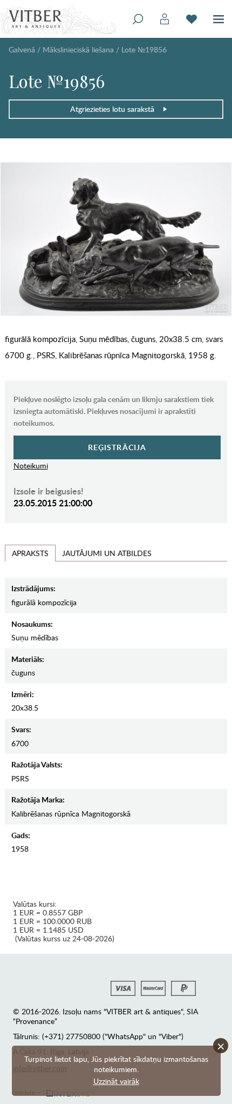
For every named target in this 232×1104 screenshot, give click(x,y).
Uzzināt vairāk (116, 1081)
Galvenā (22, 49)
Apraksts (30, 553)
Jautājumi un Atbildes (107, 553)
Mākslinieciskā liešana (78, 49)
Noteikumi (30, 465)
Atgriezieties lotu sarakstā (112, 109)
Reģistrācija (117, 447)
